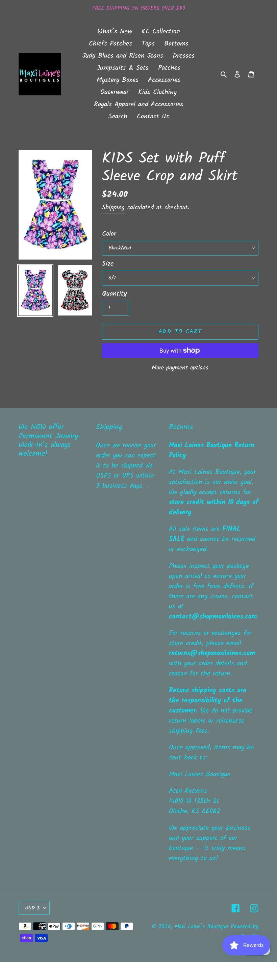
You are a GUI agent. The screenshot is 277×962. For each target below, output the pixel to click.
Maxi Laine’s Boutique (201, 926)
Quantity (114, 294)
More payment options (180, 367)
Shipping (113, 208)
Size (108, 264)
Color (109, 234)
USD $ (32, 908)
